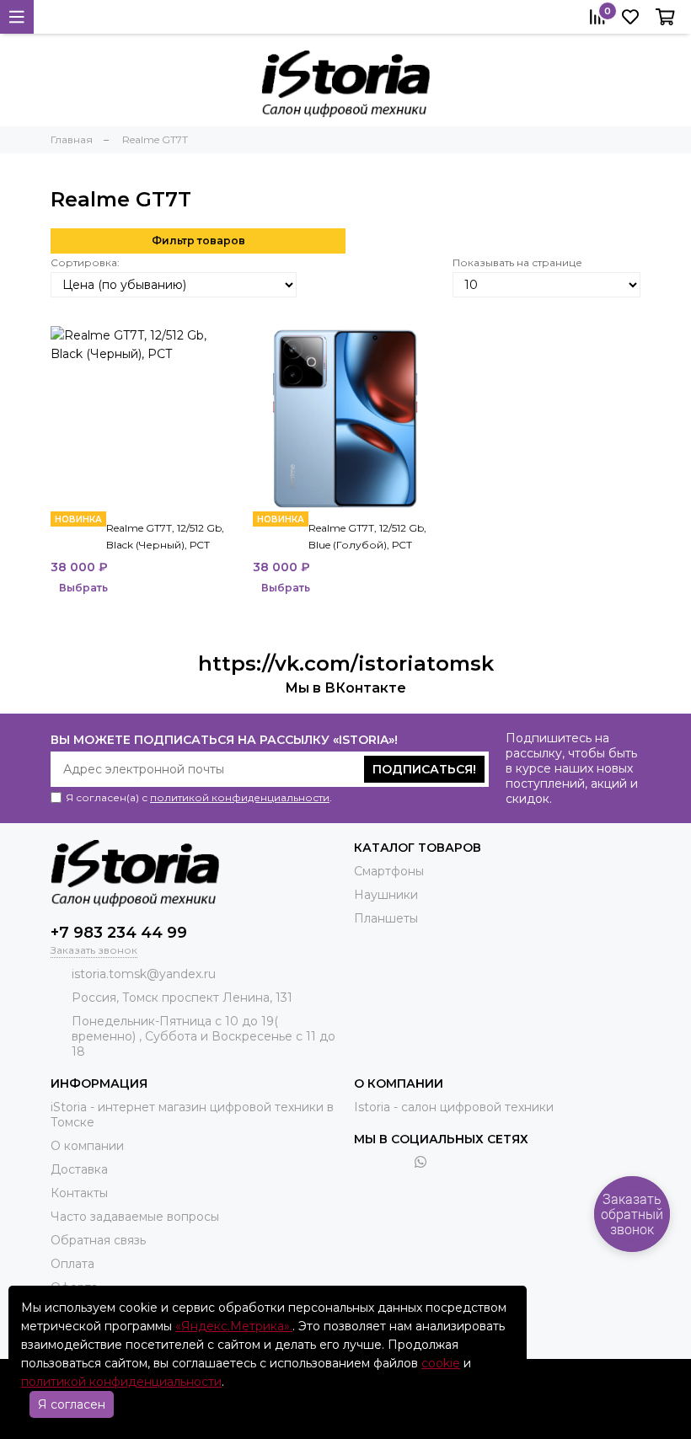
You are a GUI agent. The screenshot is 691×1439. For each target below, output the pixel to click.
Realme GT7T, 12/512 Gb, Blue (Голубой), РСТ (367, 536)
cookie (440, 1363)
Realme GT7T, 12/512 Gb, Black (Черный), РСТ (165, 536)
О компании (87, 1145)
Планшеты (386, 918)
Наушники (386, 894)
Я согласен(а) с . (199, 797)
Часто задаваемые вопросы (135, 1216)
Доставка (79, 1169)
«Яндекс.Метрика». (233, 1326)
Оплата (72, 1263)
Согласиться (571, 1393)
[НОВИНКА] (143, 418)
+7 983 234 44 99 (119, 932)
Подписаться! (424, 769)
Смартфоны (389, 871)
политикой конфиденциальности (239, 797)
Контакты (79, 1193)
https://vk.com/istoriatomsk (346, 663)
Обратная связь (98, 1240)
